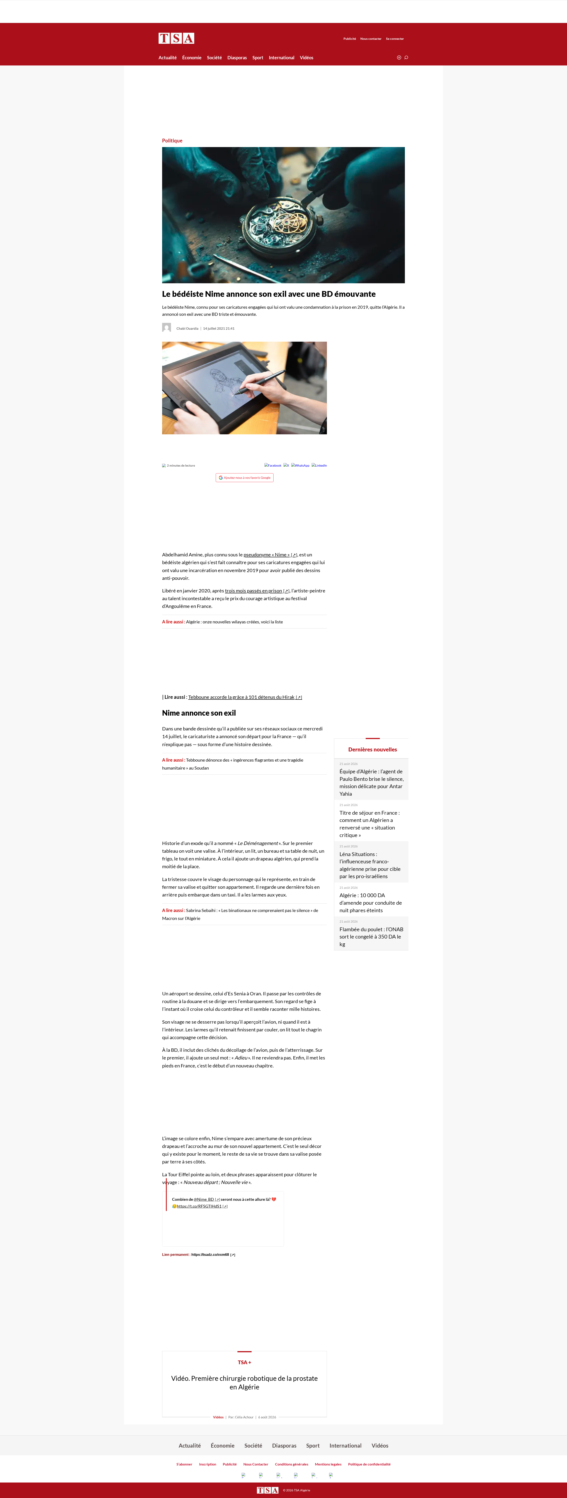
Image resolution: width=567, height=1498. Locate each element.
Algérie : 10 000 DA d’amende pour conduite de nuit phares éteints (371, 902)
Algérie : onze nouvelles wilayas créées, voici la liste (234, 621)
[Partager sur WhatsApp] (300, 465)
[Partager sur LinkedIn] (319, 465)
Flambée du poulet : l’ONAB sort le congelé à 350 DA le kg (372, 936)
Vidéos (306, 57)
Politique (172, 141)
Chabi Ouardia (187, 328)
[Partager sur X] (286, 465)
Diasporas (237, 57)
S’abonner (184, 1464)
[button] (406, 57)
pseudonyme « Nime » (267, 554)
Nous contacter (371, 38)
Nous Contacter (255, 1464)
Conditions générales (291, 1464)
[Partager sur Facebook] (272, 465)
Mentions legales (328, 1464)
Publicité (350, 38)
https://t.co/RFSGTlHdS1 (199, 1206)
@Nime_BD (204, 1199)
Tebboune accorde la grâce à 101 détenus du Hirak (241, 697)
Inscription (207, 1464)
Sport (257, 57)
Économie (192, 57)
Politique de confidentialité (369, 1464)
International (281, 57)
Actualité (168, 57)
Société (214, 57)
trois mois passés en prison (253, 591)
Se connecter (395, 38)
